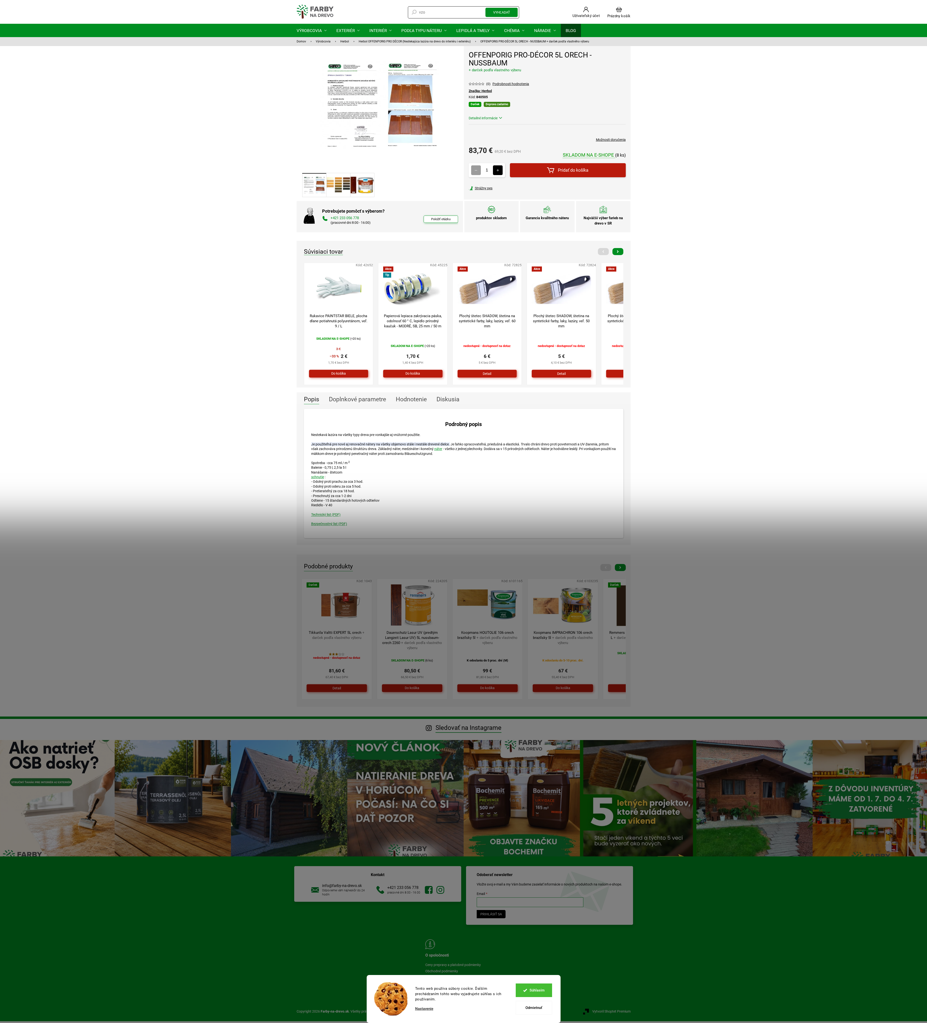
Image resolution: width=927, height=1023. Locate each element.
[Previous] (603, 251)
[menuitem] (312, 30)
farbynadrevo (440, 890)
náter (438, 449)
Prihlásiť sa (491, 914)
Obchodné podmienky (441, 971)
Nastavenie (424, 1009)
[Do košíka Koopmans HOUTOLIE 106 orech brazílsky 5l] (487, 688)
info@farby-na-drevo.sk (342, 885)
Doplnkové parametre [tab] (357, 399)
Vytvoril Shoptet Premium (611, 1011)
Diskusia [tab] (448, 399)
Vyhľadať (501, 12)
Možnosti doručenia (611, 140)
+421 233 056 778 (403, 887)
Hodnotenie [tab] (411, 399)
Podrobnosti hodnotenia (510, 84)
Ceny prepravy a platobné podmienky (453, 965)
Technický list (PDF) (326, 514)
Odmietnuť (533, 1008)
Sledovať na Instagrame (468, 727)
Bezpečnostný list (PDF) (329, 524)
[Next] (617, 251)
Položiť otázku (441, 219)
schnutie (317, 477)
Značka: (480, 91)
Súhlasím (537, 990)
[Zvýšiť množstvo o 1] (498, 170)
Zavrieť (501, 188)
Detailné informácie (483, 118)
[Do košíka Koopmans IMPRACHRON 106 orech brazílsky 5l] (563, 688)
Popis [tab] (311, 399)
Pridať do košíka (573, 170)
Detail (487, 374)
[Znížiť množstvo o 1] (476, 170)
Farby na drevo (429, 890)
